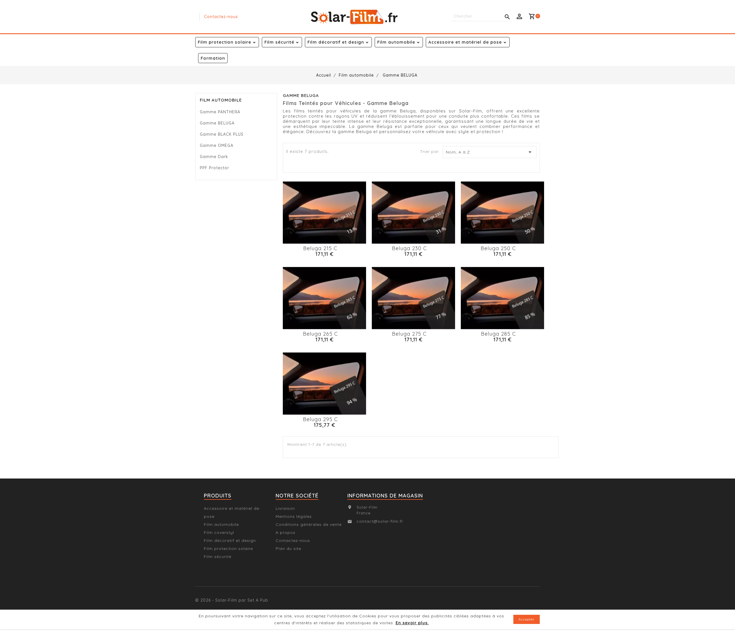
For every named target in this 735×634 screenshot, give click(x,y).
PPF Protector (214, 167)
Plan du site (288, 548)
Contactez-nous (221, 16)
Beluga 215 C (320, 248)
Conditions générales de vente (309, 524)
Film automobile (396, 42)
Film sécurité (279, 42)
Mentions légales (294, 516)
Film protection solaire (224, 42)
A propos (285, 532)
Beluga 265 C (320, 333)
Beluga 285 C (498, 333)
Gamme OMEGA (216, 145)
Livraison (285, 508)
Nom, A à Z (489, 152)
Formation (213, 58)
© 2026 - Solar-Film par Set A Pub (231, 595)
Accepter (527, 619)
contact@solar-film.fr (380, 521)
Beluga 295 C (320, 419)
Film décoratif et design (335, 42)
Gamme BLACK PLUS (221, 134)
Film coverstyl (219, 532)
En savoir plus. (412, 622)
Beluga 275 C (409, 333)
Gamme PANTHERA (220, 111)
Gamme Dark (214, 156)
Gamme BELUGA (217, 123)
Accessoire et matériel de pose (465, 42)
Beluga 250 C (498, 248)
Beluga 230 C (409, 248)
